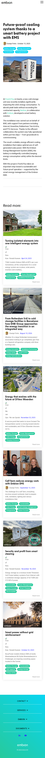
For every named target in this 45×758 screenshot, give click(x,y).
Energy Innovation (24, 48)
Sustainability (8, 52)
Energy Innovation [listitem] (12, 274)
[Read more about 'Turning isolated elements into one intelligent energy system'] (22, 223)
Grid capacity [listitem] (10, 669)
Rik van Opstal (14, 418)
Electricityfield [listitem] (11, 591)
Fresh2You (9, 99)
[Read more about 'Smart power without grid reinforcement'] (22, 615)
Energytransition (21, 52)
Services (21, 710)
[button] (41, 2)
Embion (10, 113)
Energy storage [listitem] (23, 669)
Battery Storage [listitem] (11, 433)
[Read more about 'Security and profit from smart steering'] (22, 533)
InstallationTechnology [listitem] (26, 278)
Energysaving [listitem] (10, 278)
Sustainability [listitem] (24, 504)
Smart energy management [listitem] (27, 507)
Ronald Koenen (14, 258)
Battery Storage (9, 48)
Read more (36, 282)
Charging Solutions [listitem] (12, 440)
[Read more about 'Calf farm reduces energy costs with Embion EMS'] (22, 463)
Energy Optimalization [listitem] (13, 356)
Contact (21, 701)
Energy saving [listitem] (11, 353)
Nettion (23, 110)
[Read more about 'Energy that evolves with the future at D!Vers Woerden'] (22, 379)
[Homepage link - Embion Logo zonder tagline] (22, 745)
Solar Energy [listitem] (10, 437)
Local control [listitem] (23, 353)
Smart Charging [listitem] (25, 588)
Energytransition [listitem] (23, 437)
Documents (21, 728)
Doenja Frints (11, 44)
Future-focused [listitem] (23, 510)
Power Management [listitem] (28, 274)
